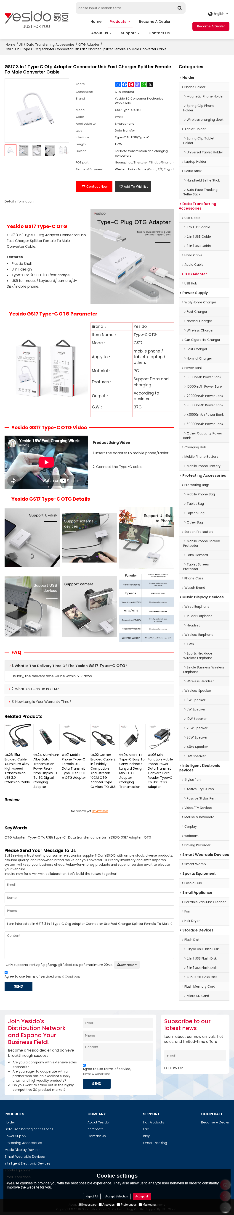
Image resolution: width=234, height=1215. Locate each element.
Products (118, 21)
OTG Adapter (88, 44)
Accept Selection (116, 1196)
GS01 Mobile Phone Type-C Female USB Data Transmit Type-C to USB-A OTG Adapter (74, 766)
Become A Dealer (154, 21)
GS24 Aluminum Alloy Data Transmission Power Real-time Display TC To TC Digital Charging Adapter (46, 770)
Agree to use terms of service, (42, 976)
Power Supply (15, 1136)
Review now (100, 811)
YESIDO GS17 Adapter (125, 837)
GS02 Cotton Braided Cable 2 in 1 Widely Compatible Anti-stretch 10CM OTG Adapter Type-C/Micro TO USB (103, 770)
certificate (96, 1129)
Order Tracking (155, 1143)
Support (128, 33)
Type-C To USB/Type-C (47, 837)
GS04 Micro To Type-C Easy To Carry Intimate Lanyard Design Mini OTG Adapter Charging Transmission (132, 770)
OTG (147, 837)
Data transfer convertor (87, 837)
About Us (99, 33)
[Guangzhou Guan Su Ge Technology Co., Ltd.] (37, 19)
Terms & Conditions (66, 976)
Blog (146, 1136)
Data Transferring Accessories (50, 44)
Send (18, 986)
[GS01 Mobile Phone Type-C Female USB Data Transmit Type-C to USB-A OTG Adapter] (75, 737)
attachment (129, 965)
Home (95, 21)
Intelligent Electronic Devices (28, 1163)
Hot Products (153, 1122)
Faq (146, 1129)
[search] (180, 8)
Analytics (108, 1204)
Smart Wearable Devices (25, 1156)
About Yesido (98, 1122)
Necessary (89, 1204)
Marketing (149, 1204)
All (21, 44)
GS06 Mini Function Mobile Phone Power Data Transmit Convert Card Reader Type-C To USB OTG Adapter (160, 770)
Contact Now (96, 186)
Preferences (129, 1204)
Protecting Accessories (23, 1143)
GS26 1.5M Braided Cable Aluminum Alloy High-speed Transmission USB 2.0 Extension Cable (17, 768)
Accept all (142, 1196)
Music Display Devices (22, 1149)
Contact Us (159, 33)
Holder (10, 1122)
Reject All (91, 1196)
